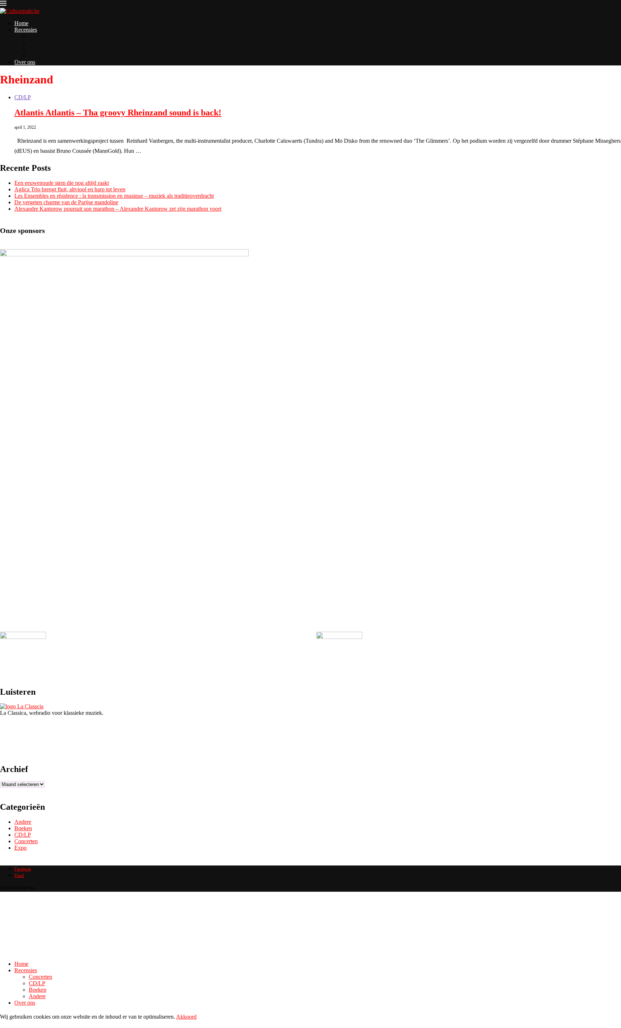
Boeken (37, 49)
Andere (37, 55)
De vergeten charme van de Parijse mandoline (66, 202)
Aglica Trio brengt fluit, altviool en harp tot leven (69, 189)
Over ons (24, 62)
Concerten (40, 36)
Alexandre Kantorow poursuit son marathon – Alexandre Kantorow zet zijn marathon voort (117, 209)
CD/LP (37, 43)
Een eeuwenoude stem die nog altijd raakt (61, 183)
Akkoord (186, 1017)
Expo (20, 848)
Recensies (25, 30)
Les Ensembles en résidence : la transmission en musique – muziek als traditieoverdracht (114, 196)
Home (21, 23)
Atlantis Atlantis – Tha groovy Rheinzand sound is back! (117, 112)
